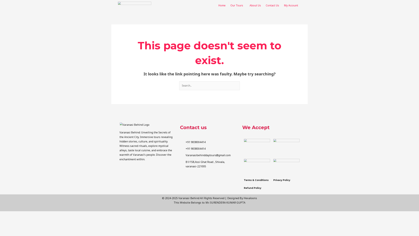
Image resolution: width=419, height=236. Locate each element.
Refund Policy (252, 188)
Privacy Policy (281, 180)
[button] (237, 5)
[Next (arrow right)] (20, 220)
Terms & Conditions (256, 180)
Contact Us (272, 5)
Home (222, 5)
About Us (255, 5)
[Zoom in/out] (6, 214)
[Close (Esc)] (47, 214)
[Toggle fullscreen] (20, 214)
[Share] (34, 214)
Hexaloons (250, 198)
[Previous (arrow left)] (6, 220)
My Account (291, 5)
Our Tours (236, 5)
